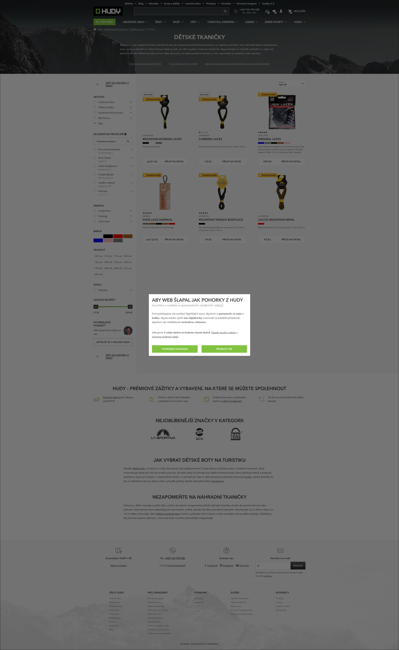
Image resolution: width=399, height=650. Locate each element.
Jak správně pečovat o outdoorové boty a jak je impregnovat (237, 64)
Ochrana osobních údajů (165, 337)
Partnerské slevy (155, 602)
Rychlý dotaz (281, 610)
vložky (248, 477)
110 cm (108, 256)
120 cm (127, 256)
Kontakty (226, 3)
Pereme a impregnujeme (241, 610)
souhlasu (268, 576)
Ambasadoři (114, 614)
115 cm (118, 256)
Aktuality (154, 3)
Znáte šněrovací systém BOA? (145, 64)
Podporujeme (115, 618)
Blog (140, 3)
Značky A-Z (268, 3)
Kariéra (112, 621)
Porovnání (266, 11)
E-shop (279, 602)
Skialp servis (236, 606)
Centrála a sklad (283, 606)
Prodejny (211, 3)
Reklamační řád (154, 614)
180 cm (108, 268)
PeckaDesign (213, 643)
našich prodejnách (232, 401)
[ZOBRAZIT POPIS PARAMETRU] (125, 134)
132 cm (98, 262)
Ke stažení (198, 598)
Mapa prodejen (119, 565)
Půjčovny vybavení (238, 602)
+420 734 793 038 (175, 558)
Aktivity (129, 3)
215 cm (127, 268)
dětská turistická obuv (168, 514)
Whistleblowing (115, 606)
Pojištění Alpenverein (240, 598)
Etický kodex (114, 602)
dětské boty (138, 468)
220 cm (98, 274)
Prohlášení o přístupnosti (158, 629)
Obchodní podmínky (156, 606)
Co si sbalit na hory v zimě (183, 64)
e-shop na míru (197, 643)
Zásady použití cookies (223, 332)
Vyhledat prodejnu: (106, 141)
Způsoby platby (154, 621)
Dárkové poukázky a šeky (241, 614)
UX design (184, 643)
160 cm (127, 262)
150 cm (118, 262)
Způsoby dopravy (155, 618)
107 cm (98, 256)
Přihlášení (280, 11)
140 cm (108, 262)
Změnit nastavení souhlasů (159, 633)
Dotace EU (113, 625)
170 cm (98, 268)
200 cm (118, 268)
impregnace (217, 481)
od (96, 307)
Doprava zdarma (112, 397)
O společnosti (115, 598)
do (130, 307)
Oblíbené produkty (273, 11)
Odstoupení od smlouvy (158, 610)
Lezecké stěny (193, 3)
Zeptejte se (199, 602)
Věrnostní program (246, 3)
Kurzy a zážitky (172, 3)
